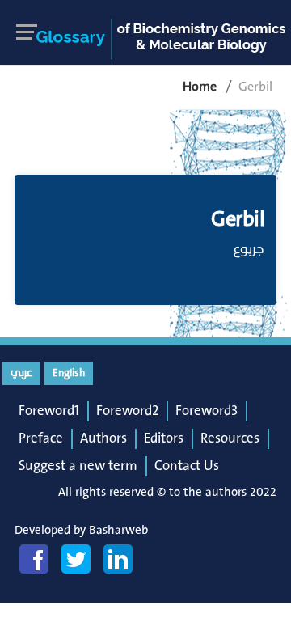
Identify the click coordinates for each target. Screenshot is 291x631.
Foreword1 (49, 411)
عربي (21, 373)
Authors (103, 438)
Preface (41, 438)
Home (200, 86)
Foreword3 (206, 411)
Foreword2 (127, 411)
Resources (229, 438)
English (69, 373)
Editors (163, 438)
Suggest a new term (78, 466)
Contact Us (186, 466)
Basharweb (118, 530)
